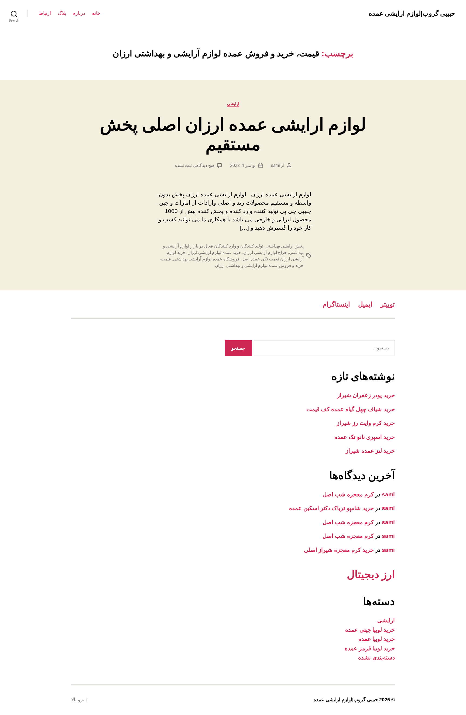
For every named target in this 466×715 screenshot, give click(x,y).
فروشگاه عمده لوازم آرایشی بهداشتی (206, 259)
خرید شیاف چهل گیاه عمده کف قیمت (350, 409)
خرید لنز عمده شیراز (370, 451)
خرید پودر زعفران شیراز (366, 395)
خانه (96, 13)
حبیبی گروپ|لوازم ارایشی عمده (412, 13)
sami (275, 165)
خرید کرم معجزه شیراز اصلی (339, 550)
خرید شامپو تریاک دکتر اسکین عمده (331, 508)
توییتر (388, 304)
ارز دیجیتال (371, 574)
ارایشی (233, 103)
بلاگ (62, 13)
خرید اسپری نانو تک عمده (364, 437)
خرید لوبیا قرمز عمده (370, 648)
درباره (79, 13)
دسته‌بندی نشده (376, 657)
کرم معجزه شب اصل (348, 494)
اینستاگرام (336, 304)
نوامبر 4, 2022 (243, 165)
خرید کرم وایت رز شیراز (366, 423)
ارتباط (45, 13)
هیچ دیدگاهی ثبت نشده (194, 165)
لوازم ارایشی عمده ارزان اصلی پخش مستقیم (233, 134)
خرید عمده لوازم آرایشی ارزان (214, 252)
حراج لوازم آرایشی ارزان (265, 252)
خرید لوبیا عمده (376, 639)
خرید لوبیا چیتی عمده (370, 630)
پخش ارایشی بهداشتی (284, 246)
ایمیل (365, 304)
